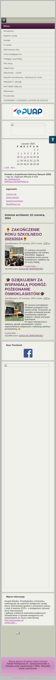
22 (34, 160)
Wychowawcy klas (12, 49)
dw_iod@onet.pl (12, 179)
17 (18, 160)
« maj (6, 167)
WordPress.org (13, 204)
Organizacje (9, 68)
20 (28, 160)
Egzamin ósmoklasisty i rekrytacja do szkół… (23, 77)
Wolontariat (8, 91)
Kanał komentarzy (14, 201)
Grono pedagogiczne (12, 54)
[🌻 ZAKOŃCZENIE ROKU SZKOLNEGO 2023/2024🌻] (15, 266)
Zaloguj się (11, 194)
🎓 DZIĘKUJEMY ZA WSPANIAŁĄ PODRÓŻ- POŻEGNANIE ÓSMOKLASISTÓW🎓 (26, 287)
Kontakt (7, 40)
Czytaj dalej (31, 266)
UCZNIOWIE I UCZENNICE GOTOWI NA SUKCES (26, 100)
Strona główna (15, 661)
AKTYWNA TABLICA (13, 87)
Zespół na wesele (28, 671)
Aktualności (9, 31)
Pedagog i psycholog (13, 59)
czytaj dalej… (10, 622)
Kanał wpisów (12, 197)
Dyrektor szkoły (10, 36)
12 (25, 157)
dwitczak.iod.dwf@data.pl (16, 181)
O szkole (7, 45)
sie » (13, 167)
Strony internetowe (34, 678)
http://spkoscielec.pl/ (14, 620)
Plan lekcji (8, 63)
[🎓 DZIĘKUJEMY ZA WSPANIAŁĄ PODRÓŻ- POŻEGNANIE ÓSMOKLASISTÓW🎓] (15, 321)
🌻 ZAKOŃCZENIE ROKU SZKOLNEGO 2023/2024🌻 (23, 234)
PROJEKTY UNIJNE (13, 82)
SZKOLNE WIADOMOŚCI (31, 269)
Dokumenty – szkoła (12, 73)
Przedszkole (9, 96)
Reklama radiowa (18, 678)
